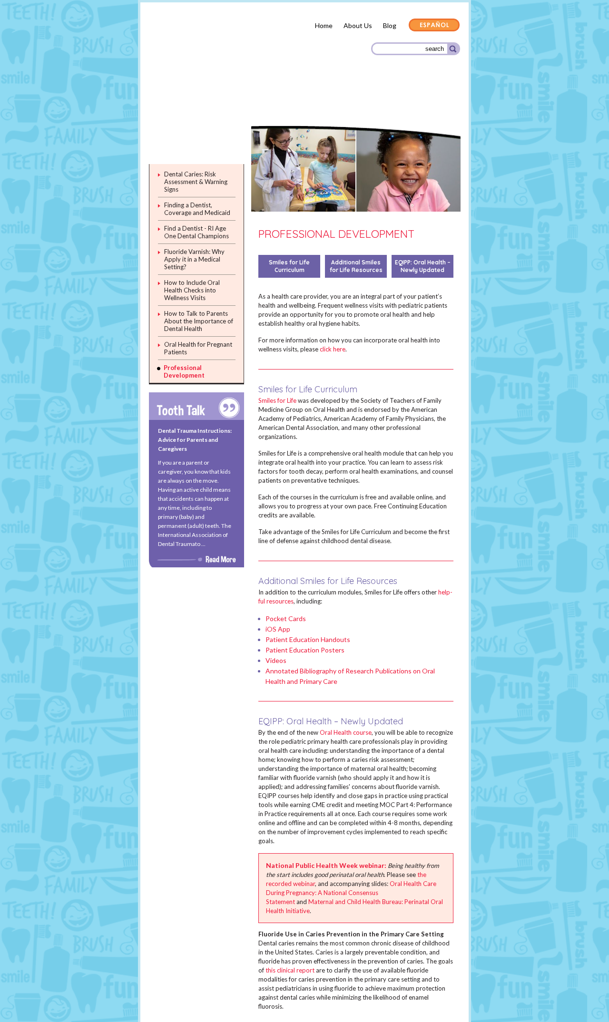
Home (324, 25)
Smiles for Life (277, 400)
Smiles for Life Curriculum (289, 266)
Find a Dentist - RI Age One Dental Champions (196, 232)
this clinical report (289, 970)
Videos (275, 660)
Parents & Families (183, 101)
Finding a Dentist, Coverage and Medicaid (197, 208)
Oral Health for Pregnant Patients (198, 348)
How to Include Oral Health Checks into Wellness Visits (192, 290)
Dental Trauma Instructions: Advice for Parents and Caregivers (195, 439)
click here (332, 349)
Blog (389, 25)
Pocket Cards (285, 618)
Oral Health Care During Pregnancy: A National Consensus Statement (351, 892)
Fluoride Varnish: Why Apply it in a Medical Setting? (194, 259)
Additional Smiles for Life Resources (356, 266)
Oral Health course (346, 732)
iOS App (277, 629)
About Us (358, 25)
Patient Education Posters (304, 650)
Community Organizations (413, 101)
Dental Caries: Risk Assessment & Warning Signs (195, 181)
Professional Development (184, 371)
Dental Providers (251, 99)
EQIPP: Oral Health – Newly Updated (423, 266)
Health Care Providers (326, 97)
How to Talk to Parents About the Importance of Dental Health (198, 321)
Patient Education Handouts (307, 639)
